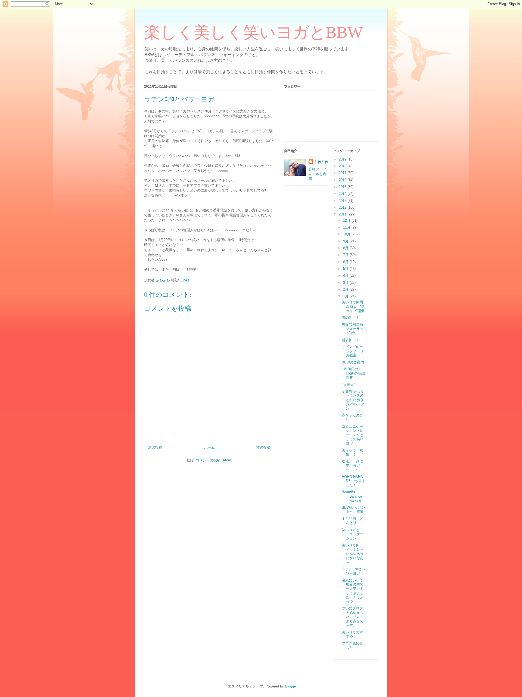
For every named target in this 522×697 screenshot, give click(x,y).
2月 (346, 289)
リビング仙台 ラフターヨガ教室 (354, 351)
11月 (347, 227)
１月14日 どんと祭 (352, 521)
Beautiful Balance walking (352, 496)
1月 (346, 296)
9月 (346, 241)
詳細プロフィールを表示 (317, 174)
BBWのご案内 (353, 362)
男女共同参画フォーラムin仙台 (352, 328)
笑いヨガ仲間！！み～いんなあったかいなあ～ (352, 553)
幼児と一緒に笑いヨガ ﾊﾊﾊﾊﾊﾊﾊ (353, 465)
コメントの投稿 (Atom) (214, 460)
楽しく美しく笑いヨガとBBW (253, 32)
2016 (343, 180)
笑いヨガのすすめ (352, 634)
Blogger (291, 686)
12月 (347, 220)
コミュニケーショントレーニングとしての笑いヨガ (352, 434)
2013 (343, 201)
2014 (343, 194)
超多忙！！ (350, 340)
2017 (343, 173)
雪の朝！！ (350, 318)
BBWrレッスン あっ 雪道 (355, 509)
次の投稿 (155, 447)
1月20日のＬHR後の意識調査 (353, 373)
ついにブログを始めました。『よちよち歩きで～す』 (352, 616)
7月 (346, 255)
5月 (346, 269)
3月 (346, 282)
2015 (343, 187)
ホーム (209, 447)
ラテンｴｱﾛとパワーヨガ (353, 571)
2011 (343, 214)
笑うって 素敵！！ (352, 452)
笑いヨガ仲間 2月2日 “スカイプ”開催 (354, 306)
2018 (343, 166)
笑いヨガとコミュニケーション (352, 534)
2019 (343, 159)
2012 (343, 207)
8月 (346, 248)
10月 (347, 234)
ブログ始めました (352, 645)
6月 (346, 262)
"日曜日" (348, 385)
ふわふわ (321, 162)
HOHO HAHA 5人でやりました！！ (353, 481)
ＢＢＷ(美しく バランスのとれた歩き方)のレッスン (355, 399)
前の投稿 (263, 447)
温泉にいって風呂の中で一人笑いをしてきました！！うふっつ (352, 590)
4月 (346, 275)
